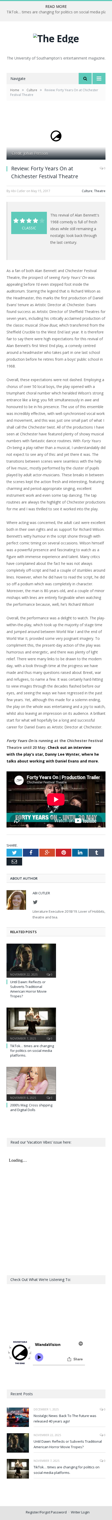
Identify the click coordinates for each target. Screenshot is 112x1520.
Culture (87, 191)
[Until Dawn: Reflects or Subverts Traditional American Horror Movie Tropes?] (31, 960)
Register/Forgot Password (46, 1512)
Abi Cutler (41, 893)
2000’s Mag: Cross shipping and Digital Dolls (31, 1107)
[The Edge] (56, 37)
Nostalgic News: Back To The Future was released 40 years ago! (65, 1418)
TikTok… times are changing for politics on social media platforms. (32, 1050)
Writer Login (80, 1512)
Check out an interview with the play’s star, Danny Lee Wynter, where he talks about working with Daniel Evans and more (53, 754)
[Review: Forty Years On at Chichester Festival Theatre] (56, 136)
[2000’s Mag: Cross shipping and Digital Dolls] (31, 1083)
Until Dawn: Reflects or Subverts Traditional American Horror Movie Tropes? (28, 989)
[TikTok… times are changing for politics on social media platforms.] (31, 1024)
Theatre (99, 191)
